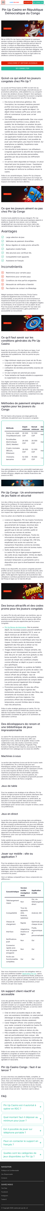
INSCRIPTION (28, 2)
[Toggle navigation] (3, 2)
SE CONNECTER (38, 2)
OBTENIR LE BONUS (22, 617)
